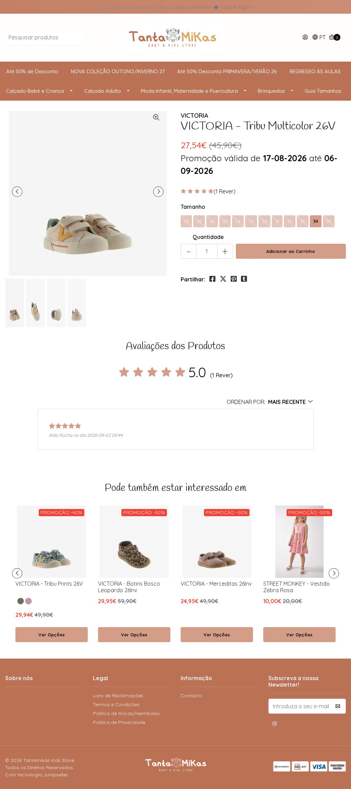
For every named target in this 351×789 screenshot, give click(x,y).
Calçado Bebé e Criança (35, 91)
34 (315, 221)
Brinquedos (271, 91)
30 (264, 221)
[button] (319, 37)
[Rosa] (28, 601)
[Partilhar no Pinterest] (234, 279)
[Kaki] (20, 601)
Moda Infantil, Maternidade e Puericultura (189, 91)
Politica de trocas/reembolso (126, 713)
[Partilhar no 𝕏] (223, 279)
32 (289, 221)
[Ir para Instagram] (275, 724)
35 (328, 221)
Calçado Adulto (102, 91)
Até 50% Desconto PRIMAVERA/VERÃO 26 (227, 71)
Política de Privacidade (119, 722)
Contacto (191, 695)
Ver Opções (51, 634)
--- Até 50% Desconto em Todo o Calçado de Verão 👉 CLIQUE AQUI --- (175, 7)
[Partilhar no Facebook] (212, 279)
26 (212, 221)
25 (199, 221)
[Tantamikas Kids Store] (175, 37)
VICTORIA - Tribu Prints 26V (49, 583)
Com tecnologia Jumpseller (36, 775)
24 (186, 221)
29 (251, 221)
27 (225, 221)
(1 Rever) (224, 191)
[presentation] (17, 192)
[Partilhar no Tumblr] (244, 279)
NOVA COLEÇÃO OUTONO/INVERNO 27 (118, 71)
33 (302, 221)
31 (277, 221)
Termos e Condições (116, 704)
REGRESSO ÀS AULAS (315, 71)
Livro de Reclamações (118, 695)
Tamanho (193, 206)
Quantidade (208, 236)
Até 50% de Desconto (32, 71)
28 (237, 221)
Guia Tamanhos (323, 91)
